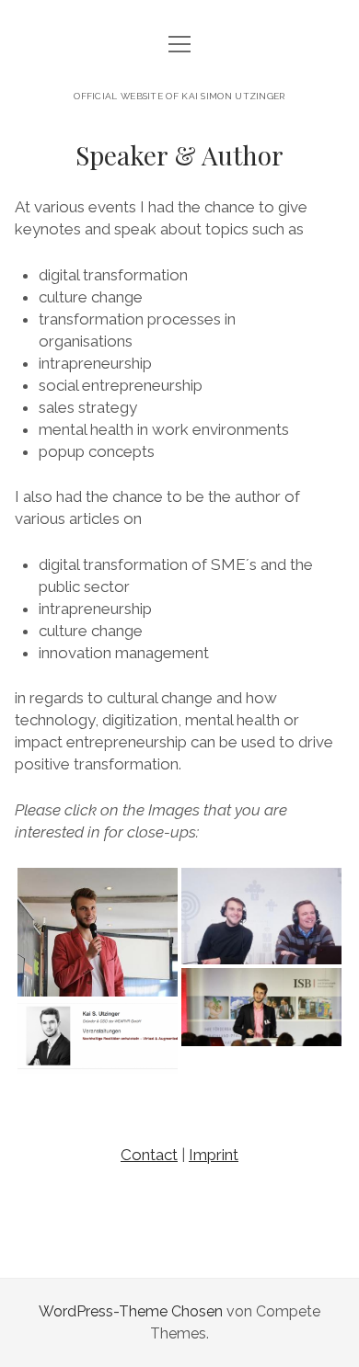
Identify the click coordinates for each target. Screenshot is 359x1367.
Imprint (213, 1154)
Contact (149, 1154)
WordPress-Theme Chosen (131, 1311)
